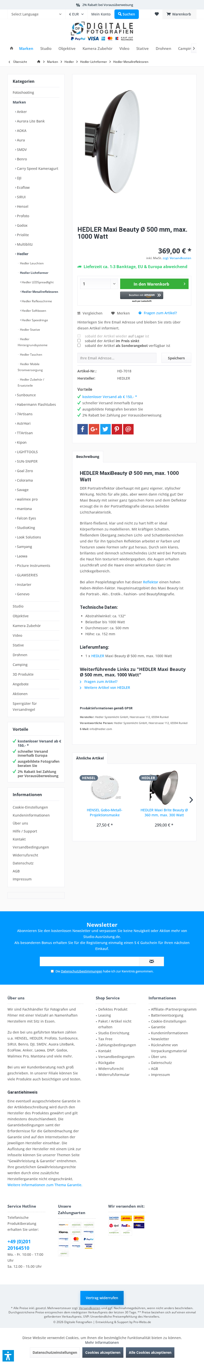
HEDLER (97, 655)
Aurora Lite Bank (30, 121)
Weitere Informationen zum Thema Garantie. (44, 1184)
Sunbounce (26, 395)
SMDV (21, 149)
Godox (22, 225)
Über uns (20, 823)
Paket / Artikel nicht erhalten (114, 1024)
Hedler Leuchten (31, 263)
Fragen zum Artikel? (160, 313)
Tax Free (105, 1039)
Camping (20, 664)
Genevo (22, 594)
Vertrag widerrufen (102, 1297)
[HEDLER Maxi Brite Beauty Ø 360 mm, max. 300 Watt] (164, 787)
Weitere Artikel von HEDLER (106, 687)
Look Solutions (28, 537)
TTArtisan (24, 432)
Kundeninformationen (31, 815)
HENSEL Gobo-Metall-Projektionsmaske (104, 812)
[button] (141, 297)
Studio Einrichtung (113, 1033)
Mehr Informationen (102, 1342)
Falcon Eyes (26, 518)
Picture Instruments (33, 565)
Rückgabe (106, 1062)
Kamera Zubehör (27, 625)
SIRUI (21, 197)
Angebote (21, 684)
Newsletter (160, 1039)
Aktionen (20, 693)
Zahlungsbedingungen (117, 1045)
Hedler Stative (29, 329)
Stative (18, 645)
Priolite (22, 234)
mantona (24, 508)
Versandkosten (90, 1308)
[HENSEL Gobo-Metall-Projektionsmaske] (105, 787)
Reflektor (150, 582)
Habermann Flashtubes (36, 404)
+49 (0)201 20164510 (19, 1244)
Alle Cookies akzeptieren (150, 1352)
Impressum (22, 879)
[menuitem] (36, 14)
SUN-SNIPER (27, 461)
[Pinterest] (117, 429)
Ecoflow (23, 187)
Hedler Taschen (30, 354)
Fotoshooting (23, 92)
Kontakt (19, 839)
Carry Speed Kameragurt (37, 168)
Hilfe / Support (25, 831)
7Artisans (24, 414)
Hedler (22, 253)
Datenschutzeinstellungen (55, 1352)
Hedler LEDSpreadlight (37, 282)
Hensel (22, 206)
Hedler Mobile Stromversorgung (30, 367)
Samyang (24, 546)
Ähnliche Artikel (90, 758)
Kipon (21, 442)
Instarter (23, 584)
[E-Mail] (128, 429)
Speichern (176, 358)
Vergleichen (92, 313)
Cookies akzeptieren (102, 1352)
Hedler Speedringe (34, 320)
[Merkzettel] (157, 14)
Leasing (104, 1015)
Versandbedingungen (31, 847)
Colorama (24, 480)
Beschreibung (87, 456)
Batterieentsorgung (167, 1015)
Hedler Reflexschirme (36, 301)
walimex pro (27, 499)
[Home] (11, 48)
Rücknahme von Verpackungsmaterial (169, 1048)
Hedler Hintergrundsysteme (33, 342)
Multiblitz (24, 244)
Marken (19, 102)
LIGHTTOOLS (27, 451)
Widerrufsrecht (25, 855)
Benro (21, 159)
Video (17, 635)
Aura (20, 140)
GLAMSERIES (27, 575)
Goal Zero (24, 470)
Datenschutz (23, 863)
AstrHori (23, 423)
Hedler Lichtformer (33, 273)
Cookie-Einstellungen (30, 807)
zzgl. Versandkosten (177, 258)
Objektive (21, 616)
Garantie (158, 1027)
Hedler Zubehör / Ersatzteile (31, 382)
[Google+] (94, 429)
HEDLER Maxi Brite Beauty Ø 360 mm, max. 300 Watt (164, 812)
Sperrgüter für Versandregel (25, 706)
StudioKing (25, 527)
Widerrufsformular (114, 1074)
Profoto (22, 215)
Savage (22, 489)
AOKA (21, 130)
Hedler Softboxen (33, 311)
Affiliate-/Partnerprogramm (174, 1009)
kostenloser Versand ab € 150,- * (39, 743)
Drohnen (20, 654)
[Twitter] (105, 429)
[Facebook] (82, 429)
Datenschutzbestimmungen (81, 971)
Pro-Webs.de (142, 1322)
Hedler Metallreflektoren (39, 292)
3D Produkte (23, 674)
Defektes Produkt (112, 1009)
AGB (16, 871)
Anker (21, 111)
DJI (18, 178)
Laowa (21, 556)
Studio (18, 606)
